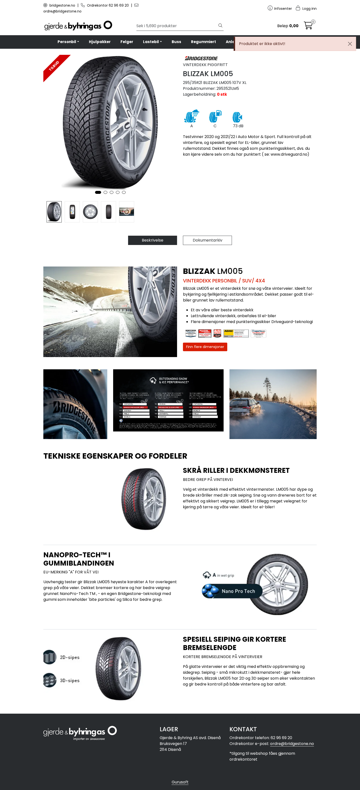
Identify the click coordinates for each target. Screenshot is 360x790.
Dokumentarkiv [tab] (207, 240)
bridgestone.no (62, 5)
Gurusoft (180, 782)
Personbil (67, 41)
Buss (176, 41)
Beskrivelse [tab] (152, 240)
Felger (126, 41)
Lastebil (151, 41)
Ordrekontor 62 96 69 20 (108, 5)
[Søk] (220, 26)
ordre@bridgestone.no (292, 743)
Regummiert (203, 41)
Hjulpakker (100, 41)
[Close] (350, 44)
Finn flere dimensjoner (205, 346)
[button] (98, 192)
